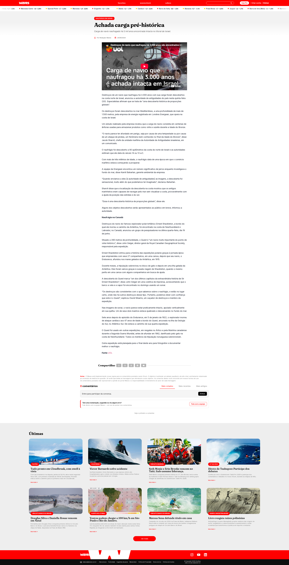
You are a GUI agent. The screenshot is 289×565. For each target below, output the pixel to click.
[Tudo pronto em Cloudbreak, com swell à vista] (56, 462)
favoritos (122, 3)
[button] (118, 365)
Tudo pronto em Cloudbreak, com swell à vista (55, 470)
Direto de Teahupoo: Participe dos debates (228, 470)
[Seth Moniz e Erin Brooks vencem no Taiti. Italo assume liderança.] (174, 462)
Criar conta (256, 3)
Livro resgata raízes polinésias (226, 518)
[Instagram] (192, 554)
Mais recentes (185, 386)
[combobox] (220, 3)
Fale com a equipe (198, 404)
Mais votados (167, 386)
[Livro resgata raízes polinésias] (233, 511)
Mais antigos (201, 386)
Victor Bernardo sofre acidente (108, 468)
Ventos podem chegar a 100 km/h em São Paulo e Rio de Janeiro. (114, 519)
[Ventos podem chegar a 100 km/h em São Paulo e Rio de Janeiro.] (115, 511)
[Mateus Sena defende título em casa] (174, 511)
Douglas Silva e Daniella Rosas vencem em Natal (54, 519)
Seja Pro (244, 3)
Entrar (266, 3)
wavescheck (145, 3)
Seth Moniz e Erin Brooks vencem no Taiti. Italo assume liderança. (171, 470)
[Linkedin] (205, 554)
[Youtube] (198, 554)
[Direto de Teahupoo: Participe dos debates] (233, 462)
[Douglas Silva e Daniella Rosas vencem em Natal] (56, 511)
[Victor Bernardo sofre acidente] (115, 462)
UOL (110, 353)
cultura (168, 3)
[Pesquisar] (231, 3)
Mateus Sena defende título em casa (170, 518)
